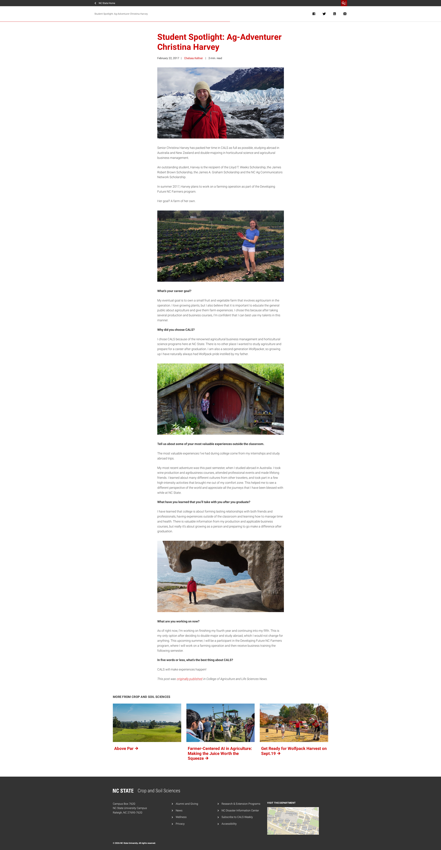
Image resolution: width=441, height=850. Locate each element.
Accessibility (229, 823)
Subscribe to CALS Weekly (237, 817)
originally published (189, 679)
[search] (344, 3)
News (179, 810)
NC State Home (107, 3)
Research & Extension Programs (241, 803)
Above (124, 748)
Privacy (180, 823)
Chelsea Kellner (193, 58)
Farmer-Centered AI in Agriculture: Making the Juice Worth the (220, 753)
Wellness (181, 817)
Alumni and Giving (187, 803)
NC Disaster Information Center (240, 810)
